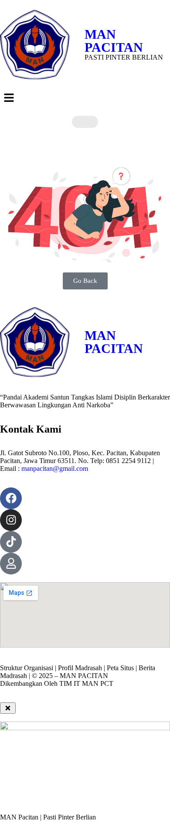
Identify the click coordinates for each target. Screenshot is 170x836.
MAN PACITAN (114, 40)
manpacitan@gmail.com (54, 468)
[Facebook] (11, 498)
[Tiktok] (11, 542)
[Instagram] (11, 520)
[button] (85, 98)
